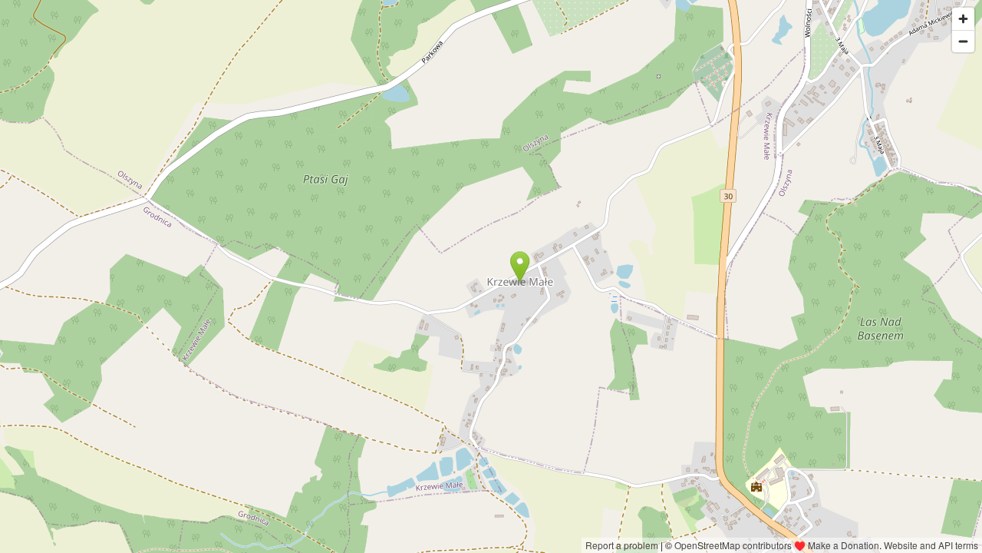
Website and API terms (931, 544)
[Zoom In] (963, 19)
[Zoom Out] (963, 41)
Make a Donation (843, 544)
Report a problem (621, 544)
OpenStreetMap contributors (733, 544)
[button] (519, 266)
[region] (491, 276)
